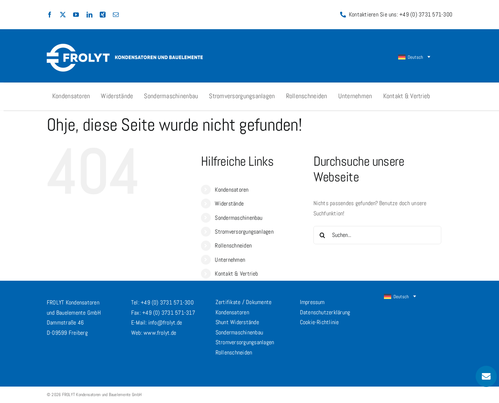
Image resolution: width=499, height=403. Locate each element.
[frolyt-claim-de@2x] (159, 58)
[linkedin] (89, 15)
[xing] (103, 15)
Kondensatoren (231, 189)
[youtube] (76, 15)
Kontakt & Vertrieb (236, 273)
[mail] (116, 15)
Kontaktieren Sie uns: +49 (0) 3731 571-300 (400, 14)
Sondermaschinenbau (238, 218)
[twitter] (63, 15)
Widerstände (229, 203)
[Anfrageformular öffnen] (486, 376)
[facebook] (50, 15)
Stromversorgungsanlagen (244, 231)
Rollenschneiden (233, 245)
